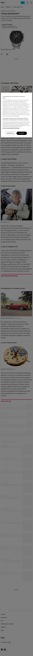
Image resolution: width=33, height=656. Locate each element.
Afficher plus (10, 133)
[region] (16, 115)
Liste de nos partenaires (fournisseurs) (11, 128)
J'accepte (21, 133)
